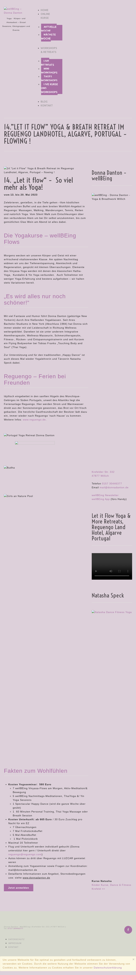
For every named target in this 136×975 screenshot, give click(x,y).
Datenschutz (16, 939)
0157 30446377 (112, 483)
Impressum (14, 943)
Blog (44, 101)
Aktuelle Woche (49, 28)
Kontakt (47, 105)
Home (45, 10)
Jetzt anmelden (18, 887)
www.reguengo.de (34, 419)
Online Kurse (45, 16)
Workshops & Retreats (49, 50)
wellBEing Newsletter (105, 495)
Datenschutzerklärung (108, 967)
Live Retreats (47, 63)
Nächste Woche (48, 36)
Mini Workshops (49, 70)
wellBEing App (101, 499)
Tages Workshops (49, 78)
